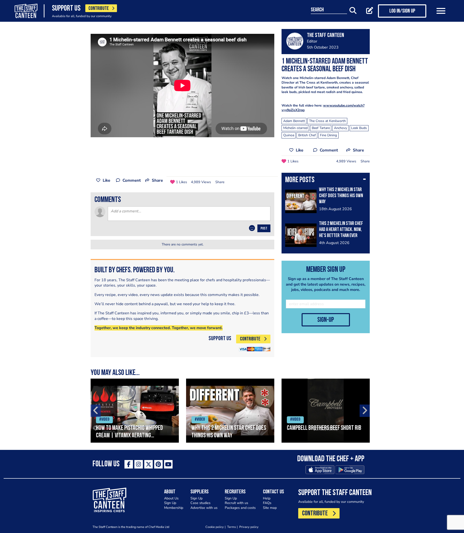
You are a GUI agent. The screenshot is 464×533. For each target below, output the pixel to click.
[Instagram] (138, 464)
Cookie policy (214, 527)
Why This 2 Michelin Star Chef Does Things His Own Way (341, 195)
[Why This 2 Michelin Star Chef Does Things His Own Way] (230, 411)
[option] (134, 411)
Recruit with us (236, 503)
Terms (231, 527)
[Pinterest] (158, 464)
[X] (148, 464)
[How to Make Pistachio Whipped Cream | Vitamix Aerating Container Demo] (135, 411)
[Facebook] (128, 464)
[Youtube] (168, 464)
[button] (325, 180)
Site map (270, 507)
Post (264, 228)
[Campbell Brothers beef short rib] (326, 411)
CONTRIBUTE (98, 8)
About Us (171, 498)
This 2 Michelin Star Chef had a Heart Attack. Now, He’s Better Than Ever (341, 229)
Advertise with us (204, 507)
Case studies (200, 503)
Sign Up (170, 503)
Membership (173, 507)
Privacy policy (249, 527)
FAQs (267, 503)
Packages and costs (240, 507)
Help (266, 498)
